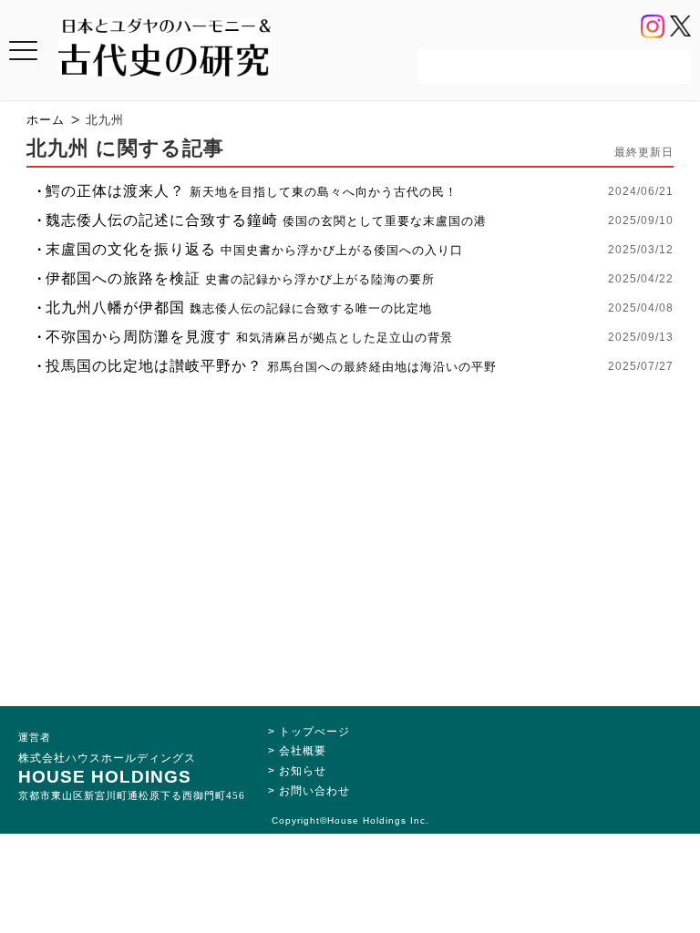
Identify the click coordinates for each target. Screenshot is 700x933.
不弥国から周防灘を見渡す (249, 336)
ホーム (45, 120)
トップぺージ (314, 731)
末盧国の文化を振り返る (254, 249)
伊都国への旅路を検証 (240, 278)
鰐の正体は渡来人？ (252, 191)
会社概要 (302, 750)
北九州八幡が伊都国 (239, 307)
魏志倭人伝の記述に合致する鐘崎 (266, 220)
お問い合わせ (314, 790)
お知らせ (302, 770)
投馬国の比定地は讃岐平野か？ (271, 366)
